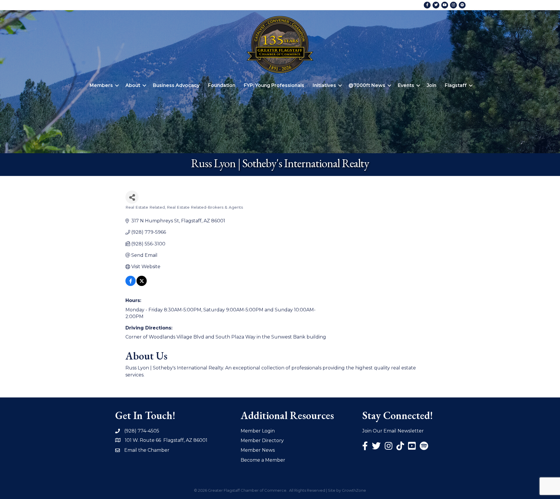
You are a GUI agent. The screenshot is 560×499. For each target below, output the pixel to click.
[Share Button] (132, 197)
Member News (258, 450)
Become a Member (263, 460)
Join (431, 85)
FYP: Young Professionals (274, 85)
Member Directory (262, 440)
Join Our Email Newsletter (393, 431)
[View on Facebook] (130, 284)
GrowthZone (354, 490)
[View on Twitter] (141, 284)
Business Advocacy (176, 85)
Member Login (258, 431)
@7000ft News (367, 85)
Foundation (221, 85)
